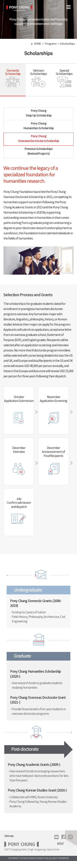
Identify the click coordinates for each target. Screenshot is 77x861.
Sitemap (8, 836)
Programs (50, 43)
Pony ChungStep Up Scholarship (39, 113)
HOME (37, 43)
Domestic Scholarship (13, 72)
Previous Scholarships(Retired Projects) (39, 151)
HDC (63, 844)
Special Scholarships (64, 72)
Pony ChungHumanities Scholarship (39, 126)
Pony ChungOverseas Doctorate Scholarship (38, 138)
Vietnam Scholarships (38, 72)
